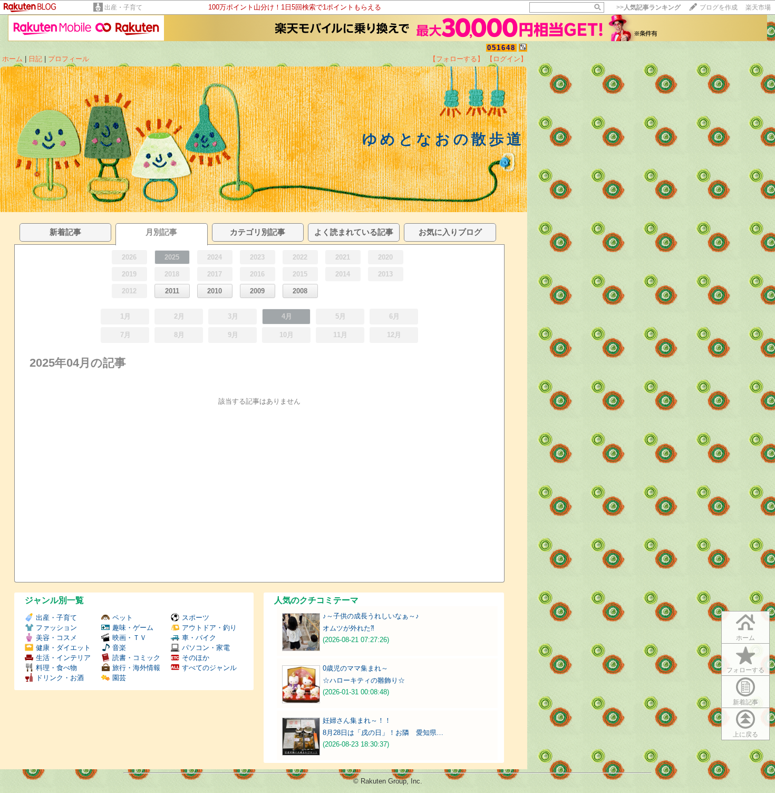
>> (648, 7)
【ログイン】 (506, 59)
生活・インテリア (63, 658)
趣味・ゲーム (132, 628)
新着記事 (745, 702)
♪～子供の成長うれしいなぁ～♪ (371, 616)
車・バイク (199, 638)
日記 (35, 59)
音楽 (119, 648)
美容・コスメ (56, 638)
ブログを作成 (719, 7)
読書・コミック (136, 658)
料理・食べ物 (56, 668)
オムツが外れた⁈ (348, 628)
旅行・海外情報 (136, 668)
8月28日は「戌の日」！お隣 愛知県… (383, 733)
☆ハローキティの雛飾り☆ (364, 680)
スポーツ (195, 618)
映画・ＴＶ (129, 638)
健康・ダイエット (63, 648)
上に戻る (745, 734)
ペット (122, 618)
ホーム (12, 59)
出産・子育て (123, 7)
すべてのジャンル (209, 668)
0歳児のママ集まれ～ (355, 668)
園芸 (119, 678)
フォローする (745, 670)
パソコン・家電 (206, 648)
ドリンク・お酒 (60, 678)
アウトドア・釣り (209, 628)
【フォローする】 (456, 59)
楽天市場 (758, 7)
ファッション (56, 628)
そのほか (195, 658)
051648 (501, 48)
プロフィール (68, 59)
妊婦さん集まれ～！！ (357, 720)
